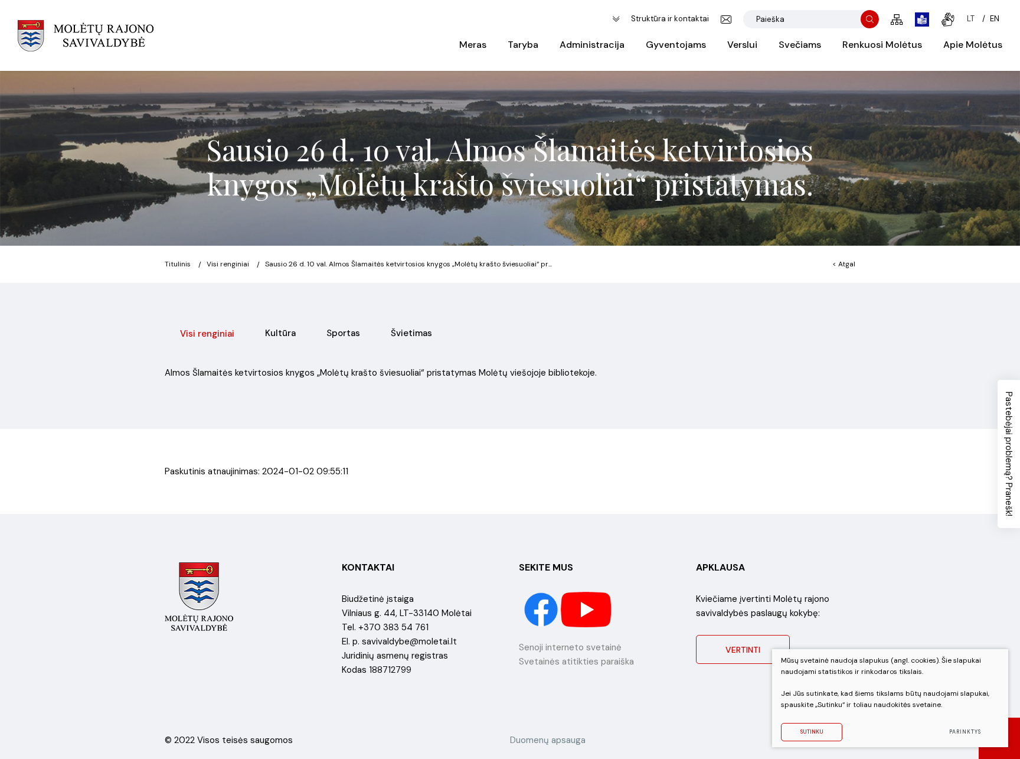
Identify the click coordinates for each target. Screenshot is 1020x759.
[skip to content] (616, 19)
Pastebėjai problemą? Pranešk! (1009, 454)
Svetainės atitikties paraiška (576, 661)
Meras (472, 44)
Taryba (523, 44)
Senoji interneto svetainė (570, 647)
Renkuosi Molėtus (882, 44)
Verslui (742, 44)
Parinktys (964, 731)
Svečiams (800, 44)
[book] (922, 19)
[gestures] (948, 19)
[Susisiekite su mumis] (726, 19)
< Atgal (843, 264)
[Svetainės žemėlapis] (897, 19)
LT (971, 19)
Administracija (592, 44)
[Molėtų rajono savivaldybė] (85, 35)
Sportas (343, 333)
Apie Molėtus (972, 44)
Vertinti (742, 649)
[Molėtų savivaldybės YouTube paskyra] (586, 609)
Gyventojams (676, 44)
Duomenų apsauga (548, 740)
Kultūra (280, 333)
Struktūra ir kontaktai (670, 19)
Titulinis (178, 264)
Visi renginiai (228, 264)
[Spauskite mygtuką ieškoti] (870, 19)
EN (994, 19)
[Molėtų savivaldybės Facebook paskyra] (542, 609)
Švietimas (411, 333)
